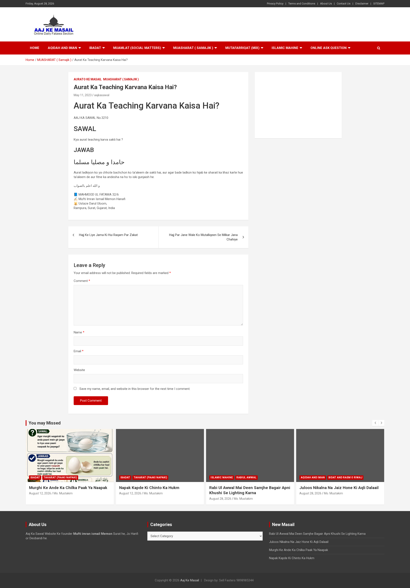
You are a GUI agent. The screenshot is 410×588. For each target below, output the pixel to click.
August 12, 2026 (40, 493)
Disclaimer (361, 3)
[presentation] (375, 423)
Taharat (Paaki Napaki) (60, 477)
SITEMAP (378, 3)
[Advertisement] (298, 105)
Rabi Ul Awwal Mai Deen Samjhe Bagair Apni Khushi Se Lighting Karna (249, 490)
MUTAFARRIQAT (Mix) (242, 48)
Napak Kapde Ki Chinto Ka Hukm (149, 487)
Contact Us (343, 3)
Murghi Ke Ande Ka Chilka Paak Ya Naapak (68, 487)
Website (79, 370)
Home (34, 48)
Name (79, 332)
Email (78, 351)
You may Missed (45, 423)
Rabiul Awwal (246, 477)
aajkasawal (101, 95)
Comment (82, 281)
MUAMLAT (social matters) (137, 48)
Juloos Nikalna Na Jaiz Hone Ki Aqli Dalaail (339, 487)
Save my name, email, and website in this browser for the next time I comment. (134, 389)
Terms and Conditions (301, 3)
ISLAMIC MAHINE (285, 48)
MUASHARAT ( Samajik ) (193, 48)
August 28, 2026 (220, 498)
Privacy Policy (275, 3)
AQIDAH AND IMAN (62, 48)
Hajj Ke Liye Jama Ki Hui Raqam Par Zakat (108, 235)
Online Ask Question (328, 48)
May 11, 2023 (83, 95)
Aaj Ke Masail (189, 580)
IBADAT (95, 48)
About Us (326, 3)
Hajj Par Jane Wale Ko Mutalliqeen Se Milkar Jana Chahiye (203, 237)
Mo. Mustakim (63, 493)
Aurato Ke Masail (88, 79)
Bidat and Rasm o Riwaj (345, 477)
